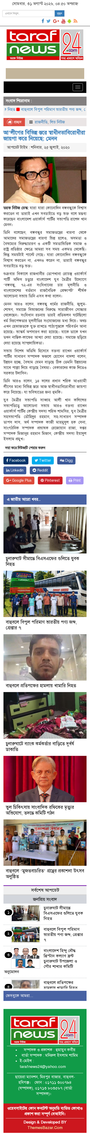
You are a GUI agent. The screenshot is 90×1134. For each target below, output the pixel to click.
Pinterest (52, 480)
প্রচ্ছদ (16, 122)
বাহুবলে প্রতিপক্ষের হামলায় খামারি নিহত (41, 686)
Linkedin (16, 470)
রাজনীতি (41, 122)
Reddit (42, 470)
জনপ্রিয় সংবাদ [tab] (45, 899)
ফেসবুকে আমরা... (19, 995)
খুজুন (59, 13)
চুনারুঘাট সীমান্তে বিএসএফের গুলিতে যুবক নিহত (63, 913)
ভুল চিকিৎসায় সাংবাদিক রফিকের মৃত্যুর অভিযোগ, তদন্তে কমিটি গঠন (40, 810)
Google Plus (21, 480)
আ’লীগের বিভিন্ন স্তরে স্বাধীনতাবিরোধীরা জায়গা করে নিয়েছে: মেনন (44, 135)
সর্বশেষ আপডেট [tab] (45, 890)
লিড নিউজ (57, 122)
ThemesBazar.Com (45, 1127)
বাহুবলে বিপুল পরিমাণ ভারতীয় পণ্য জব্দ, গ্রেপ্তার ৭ (47, 109)
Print (76, 480)
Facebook (17, 460)
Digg (68, 460)
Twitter (44, 460)
